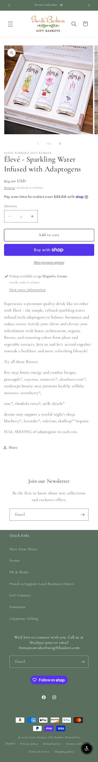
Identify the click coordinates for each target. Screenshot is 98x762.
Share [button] (13, 447)
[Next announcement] (89, 5)
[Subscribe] (82, 515)
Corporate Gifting (24, 618)
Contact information (79, 743)
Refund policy (52, 743)
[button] (10, 24)
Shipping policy (64, 751)
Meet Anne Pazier (24, 549)
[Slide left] (38, 143)
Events (15, 560)
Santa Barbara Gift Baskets (46, 737)
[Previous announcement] (9, 5)
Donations (17, 607)
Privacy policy (29, 743)
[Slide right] (60, 143)
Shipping (9, 187)
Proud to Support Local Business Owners (42, 584)
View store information (27, 289)
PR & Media (19, 572)
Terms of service (39, 751)
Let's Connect (20, 595)
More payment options (49, 262)
